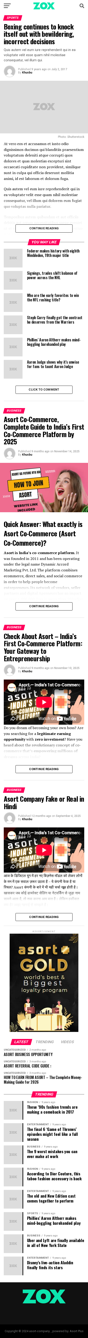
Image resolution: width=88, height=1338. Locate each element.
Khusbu (27, 72)
